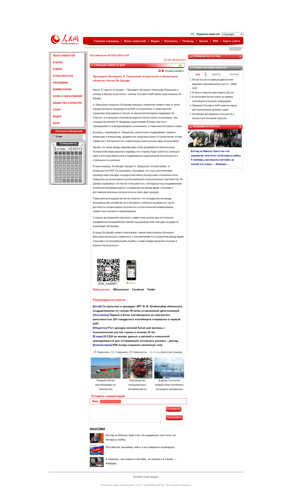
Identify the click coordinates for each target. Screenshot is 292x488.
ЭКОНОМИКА (60, 82)
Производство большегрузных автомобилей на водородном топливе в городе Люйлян (137, 389)
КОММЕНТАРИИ (62, 89)
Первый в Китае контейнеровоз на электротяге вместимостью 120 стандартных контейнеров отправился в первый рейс (136, 319)
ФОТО (56, 123)
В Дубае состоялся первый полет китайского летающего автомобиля (169, 384)
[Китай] (97, 306)
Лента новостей (135, 41)
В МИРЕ (57, 69)
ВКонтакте (121, 289)
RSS (215, 41)
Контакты (171, 41)
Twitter (151, 289)
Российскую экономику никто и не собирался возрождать (140, 447)
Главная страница (106, 41)
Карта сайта (231, 41)
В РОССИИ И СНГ (63, 76)
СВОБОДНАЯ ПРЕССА (206, 126)
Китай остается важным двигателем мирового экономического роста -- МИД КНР (214, 84)
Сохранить (121, 352)
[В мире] (98, 336)
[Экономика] (101, 314)
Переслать (102, 352)
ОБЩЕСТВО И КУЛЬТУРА (67, 103)
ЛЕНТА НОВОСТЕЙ (64, 55)
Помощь (188, 41)
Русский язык (98, 55)
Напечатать (139, 352)
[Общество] (100, 327)
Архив (203, 41)
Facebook (138, 289)
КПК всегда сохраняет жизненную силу (137, 344)
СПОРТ (57, 109)
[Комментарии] (102, 344)
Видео (155, 41)
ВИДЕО (57, 116)
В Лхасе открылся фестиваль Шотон (213, 92)
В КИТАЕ (58, 62)
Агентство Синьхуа (171, 352)
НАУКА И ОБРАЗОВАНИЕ (68, 96)
